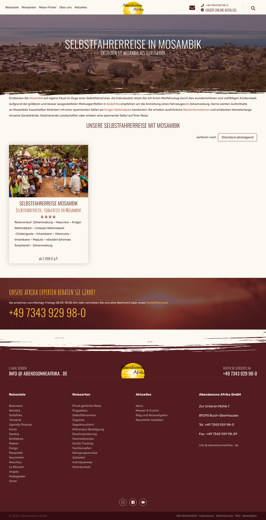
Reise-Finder (47, 7)
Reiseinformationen (196, 109)
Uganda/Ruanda (20, 424)
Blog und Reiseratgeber (152, 415)
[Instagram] (122, 502)
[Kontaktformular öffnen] (192, 7)
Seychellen (16, 457)
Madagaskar (17, 476)
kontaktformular (157, 302)
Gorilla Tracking (82, 443)
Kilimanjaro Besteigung (88, 429)
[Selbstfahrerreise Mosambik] (48, 171)
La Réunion (16, 467)
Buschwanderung (84, 434)
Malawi (13, 443)
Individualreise (82, 462)
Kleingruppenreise (84, 453)
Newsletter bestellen (150, 420)
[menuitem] (12, 7)
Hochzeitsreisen (83, 438)
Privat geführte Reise (86, 405)
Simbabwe (16, 438)
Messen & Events (147, 410)
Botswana (16, 405)
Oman (13, 481)
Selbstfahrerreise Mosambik (48, 203)
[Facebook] (133, 502)
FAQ (237, 515)
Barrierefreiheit (187, 515)
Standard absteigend (238, 137)
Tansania (15, 420)
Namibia (14, 410)
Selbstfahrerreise (84, 415)
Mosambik (36, 98)
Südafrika (113, 104)
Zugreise (78, 420)
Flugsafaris (79, 410)
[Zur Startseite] (133, 8)
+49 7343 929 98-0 (47, 312)
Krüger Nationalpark (118, 109)
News (139, 405)
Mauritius (15, 462)
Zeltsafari (78, 457)
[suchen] (253, 8)
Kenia (13, 429)
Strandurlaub (81, 467)
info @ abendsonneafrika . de (38, 373)
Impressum (206, 515)
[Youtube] (143, 502)
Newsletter (249, 515)
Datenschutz (224, 515)
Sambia (14, 434)
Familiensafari (81, 448)
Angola (14, 471)
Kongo (13, 448)
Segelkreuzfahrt (83, 424)
